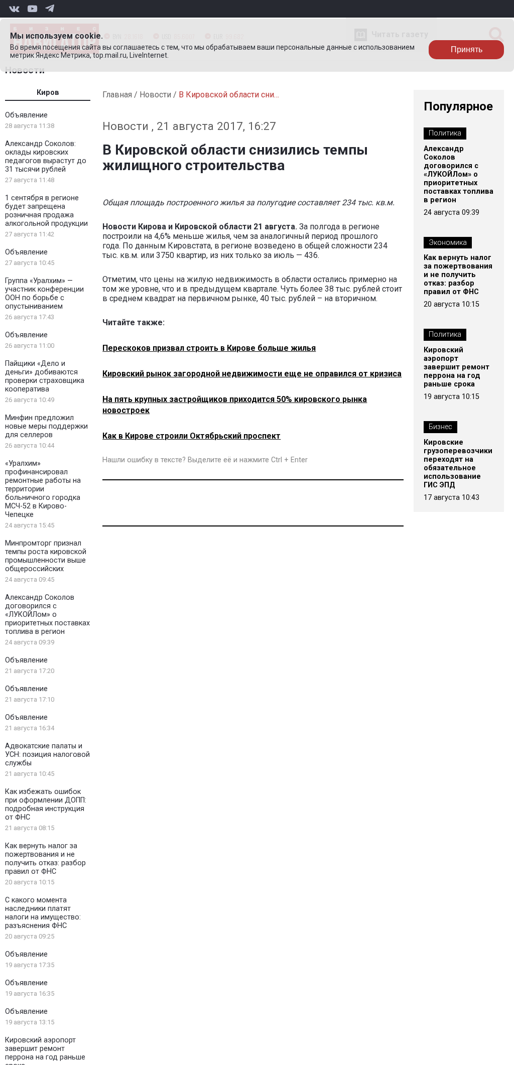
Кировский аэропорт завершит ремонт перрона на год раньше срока (456, 367)
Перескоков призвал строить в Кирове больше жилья (209, 348)
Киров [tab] (48, 92)
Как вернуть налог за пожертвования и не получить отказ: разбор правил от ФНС (45, 859)
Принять (466, 49)
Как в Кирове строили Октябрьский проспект (191, 436)
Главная (117, 94)
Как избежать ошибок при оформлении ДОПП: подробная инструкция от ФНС (45, 804)
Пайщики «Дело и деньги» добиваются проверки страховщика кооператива (44, 376)
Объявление (26, 115)
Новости (155, 94)
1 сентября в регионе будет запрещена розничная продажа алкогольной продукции (46, 211)
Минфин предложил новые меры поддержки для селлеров (46, 426)
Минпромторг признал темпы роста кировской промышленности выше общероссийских (45, 556)
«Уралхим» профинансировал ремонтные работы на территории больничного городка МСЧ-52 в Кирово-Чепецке (43, 489)
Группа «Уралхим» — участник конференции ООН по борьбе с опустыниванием (44, 294)
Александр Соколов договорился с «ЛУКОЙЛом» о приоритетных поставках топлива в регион (47, 614)
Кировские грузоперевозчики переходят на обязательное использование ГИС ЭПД (458, 463)
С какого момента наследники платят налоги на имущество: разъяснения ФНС (43, 913)
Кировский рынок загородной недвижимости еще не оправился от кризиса (252, 373)
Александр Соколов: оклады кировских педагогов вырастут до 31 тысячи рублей (45, 157)
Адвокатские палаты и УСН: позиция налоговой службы (47, 754)
